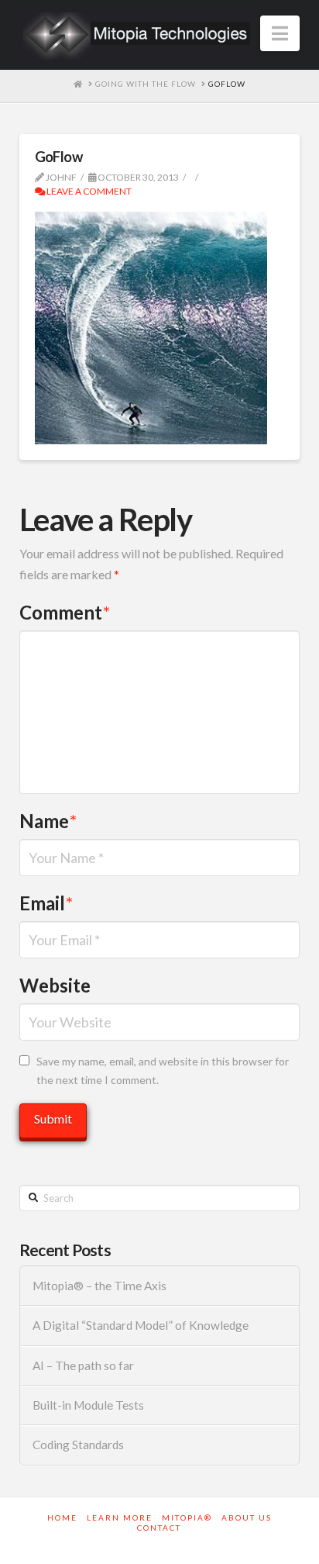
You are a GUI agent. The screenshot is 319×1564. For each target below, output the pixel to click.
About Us (246, 1517)
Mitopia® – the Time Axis (99, 1286)
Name (48, 821)
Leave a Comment (88, 191)
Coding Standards (78, 1445)
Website (55, 985)
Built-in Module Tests (88, 1405)
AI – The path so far (83, 1365)
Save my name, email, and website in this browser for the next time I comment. (162, 1070)
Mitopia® (187, 1517)
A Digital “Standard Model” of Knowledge (141, 1325)
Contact (159, 1527)
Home (62, 1517)
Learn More (120, 1517)
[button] (280, 33)
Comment (64, 612)
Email (46, 903)
